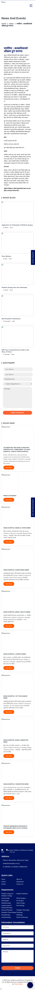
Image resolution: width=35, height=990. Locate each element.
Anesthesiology (6, 917)
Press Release (6, 256)
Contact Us (19, 884)
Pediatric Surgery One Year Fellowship (14, 287)
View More (9, 467)
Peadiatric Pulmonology (8, 912)
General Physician (7, 910)
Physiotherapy (5, 915)
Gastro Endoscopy (22, 917)
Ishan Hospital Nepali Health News (16, 612)
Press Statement (9, 495)
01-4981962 (6, 867)
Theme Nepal (18, 984)
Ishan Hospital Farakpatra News (16, 784)
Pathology (19, 912)
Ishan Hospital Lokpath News (14, 654)
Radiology (19, 915)
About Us (19, 879)
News (11, 24)
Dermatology (20, 905)
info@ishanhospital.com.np (11, 863)
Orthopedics (5, 900)
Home (4, 24)
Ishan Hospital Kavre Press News (16, 570)
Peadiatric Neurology (22, 910)
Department (20, 881)
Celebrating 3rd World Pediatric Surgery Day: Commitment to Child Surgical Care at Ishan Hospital (16, 449)
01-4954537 (15, 867)
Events (3, 884)
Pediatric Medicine (22, 893)
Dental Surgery (21, 898)
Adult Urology (20, 903)
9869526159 (23, 867)
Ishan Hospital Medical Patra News (17, 528)
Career (3, 881)
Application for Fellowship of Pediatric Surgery (17, 225)
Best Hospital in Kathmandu (11, 318)
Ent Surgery (20, 900)
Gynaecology (5, 898)
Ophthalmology (6, 903)
